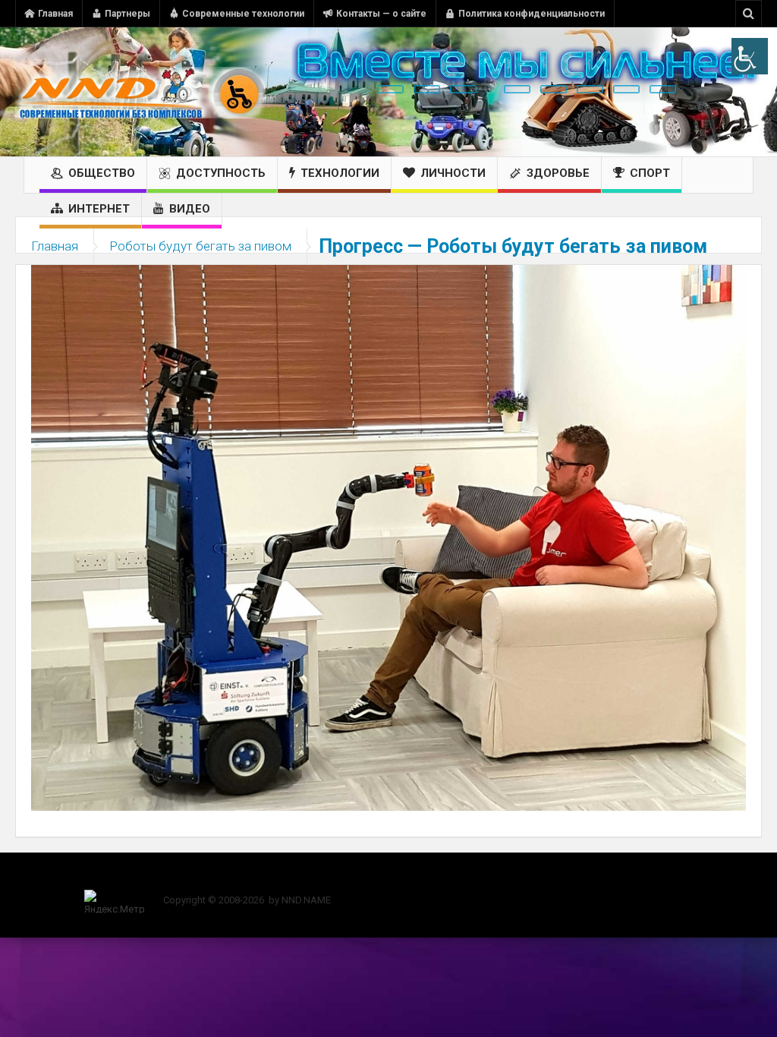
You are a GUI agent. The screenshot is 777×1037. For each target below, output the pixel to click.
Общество (101, 173)
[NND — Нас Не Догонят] (140, 92)
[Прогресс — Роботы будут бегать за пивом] (388, 537)
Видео (189, 209)
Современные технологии (243, 13)
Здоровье (558, 173)
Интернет (99, 209)
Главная (55, 13)
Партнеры (127, 13)
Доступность (221, 173)
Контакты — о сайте (381, 13)
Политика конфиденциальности (531, 13)
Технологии (339, 173)
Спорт (650, 173)
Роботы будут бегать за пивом (200, 246)
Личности (453, 173)
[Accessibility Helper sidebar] (749, 56)
